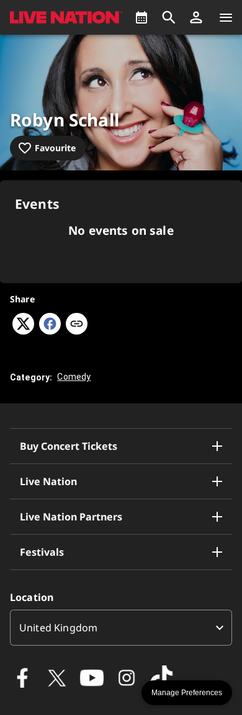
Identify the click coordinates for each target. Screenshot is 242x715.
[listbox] (121, 627)
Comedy (74, 377)
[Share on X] (23, 331)
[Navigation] (226, 17)
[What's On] (141, 17)
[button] (196, 17)
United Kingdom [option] (58, 627)
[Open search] (168, 17)
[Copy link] (76, 324)
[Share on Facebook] (50, 331)
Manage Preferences (186, 692)
